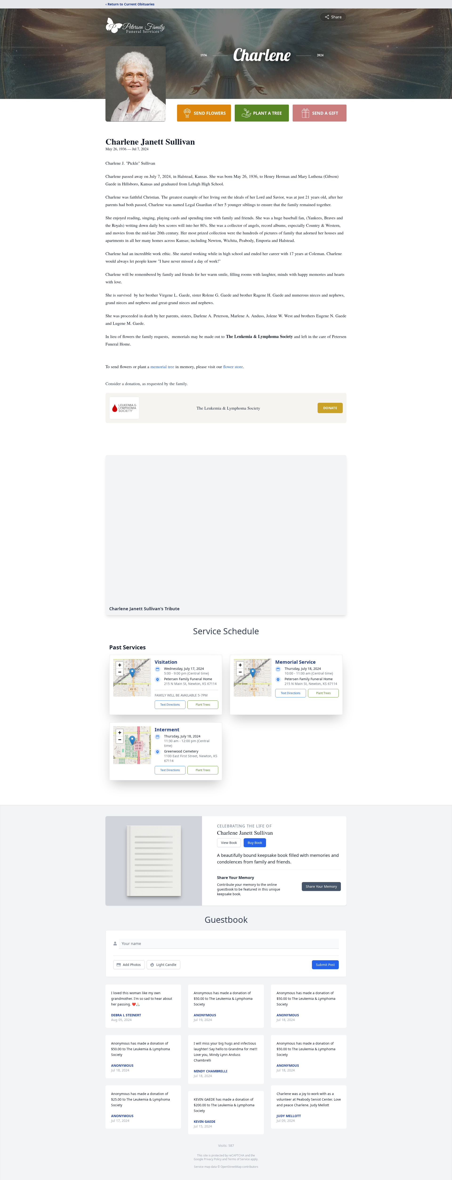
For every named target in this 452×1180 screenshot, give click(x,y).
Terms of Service (239, 1159)
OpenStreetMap (231, 1167)
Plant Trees (203, 705)
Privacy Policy (213, 1159)
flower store (233, 366)
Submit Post (325, 964)
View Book (229, 842)
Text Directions (170, 705)
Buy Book (255, 842)
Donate (330, 408)
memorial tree (162, 366)
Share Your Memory (321, 886)
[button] (132, 673)
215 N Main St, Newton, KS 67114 (190, 683)
